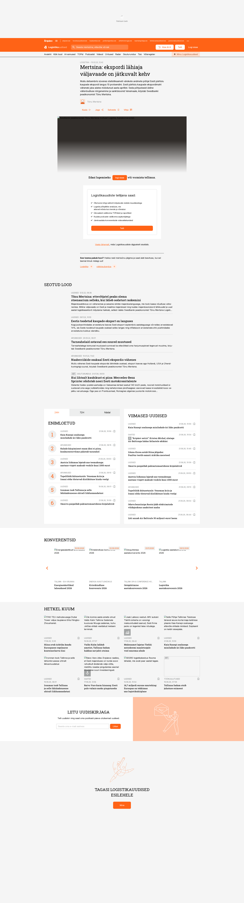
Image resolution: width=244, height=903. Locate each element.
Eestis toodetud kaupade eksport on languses (102, 321)
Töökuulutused (172, 679)
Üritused (109, 54)
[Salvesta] (114, 431)
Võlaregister (149, 54)
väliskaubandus (103, 266)
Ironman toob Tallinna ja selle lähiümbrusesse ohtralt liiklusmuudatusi (57, 688)
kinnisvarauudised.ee (158, 41)
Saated (131, 435)
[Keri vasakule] (47, 568)
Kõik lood (57, 54)
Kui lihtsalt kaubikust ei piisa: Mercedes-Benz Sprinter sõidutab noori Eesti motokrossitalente (103, 379)
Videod (100, 54)
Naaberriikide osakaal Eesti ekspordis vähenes (103, 360)
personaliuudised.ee (176, 41)
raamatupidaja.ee (140, 41)
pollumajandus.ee (109, 41)
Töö (140, 54)
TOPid (80, 54)
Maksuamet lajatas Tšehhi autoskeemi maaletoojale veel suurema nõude (138, 647)
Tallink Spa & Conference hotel (139, 582)
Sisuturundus (129, 54)
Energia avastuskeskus (100, 582)
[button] (82, 726)
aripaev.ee (66, 41)
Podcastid (90, 54)
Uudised (75, 293)
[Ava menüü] (56, 41)
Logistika (84, 266)
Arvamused (69, 54)
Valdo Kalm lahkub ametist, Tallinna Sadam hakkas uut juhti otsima (97, 647)
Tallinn (162, 582)
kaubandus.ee (95, 41)
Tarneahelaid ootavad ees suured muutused (101, 342)
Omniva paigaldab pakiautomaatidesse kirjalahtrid (87, 504)
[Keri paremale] (197, 568)
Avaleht (47, 54)
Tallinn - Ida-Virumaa (64, 582)
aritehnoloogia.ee (125, 41)
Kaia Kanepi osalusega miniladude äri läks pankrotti (156, 427)
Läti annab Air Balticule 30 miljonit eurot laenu (152, 518)
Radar (118, 54)
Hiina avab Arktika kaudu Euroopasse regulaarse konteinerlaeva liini (57, 647)
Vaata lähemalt (102, 244)
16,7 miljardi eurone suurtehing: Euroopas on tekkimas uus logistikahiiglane (140, 688)
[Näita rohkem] (188, 41)
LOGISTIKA (84, 62)
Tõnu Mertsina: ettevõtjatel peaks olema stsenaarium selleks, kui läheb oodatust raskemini (106, 298)
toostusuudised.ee (80, 41)
